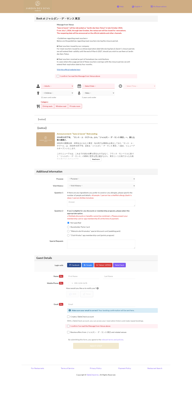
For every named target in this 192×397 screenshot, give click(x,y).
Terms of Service (67, 368)
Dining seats (48, 106)
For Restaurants (37, 368)
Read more (96, 159)
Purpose (59, 179)
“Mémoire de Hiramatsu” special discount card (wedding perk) (95, 231)
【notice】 (42, 119)
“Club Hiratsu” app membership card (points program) (92, 235)
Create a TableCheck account (82, 317)
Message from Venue (65, 24)
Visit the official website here (68, 69)
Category (44, 102)
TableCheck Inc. (93, 375)
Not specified (75, 223)
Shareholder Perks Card (80, 227)
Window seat (61, 106)
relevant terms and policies (112, 339)
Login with (59, 265)
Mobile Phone (54, 283)
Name (58, 276)
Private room (75, 106)
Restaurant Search (154, 368)
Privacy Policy (95, 368)
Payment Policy (124, 368)
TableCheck (119, 265)
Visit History (58, 186)
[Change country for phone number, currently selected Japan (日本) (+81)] (70, 283)
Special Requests (56, 241)
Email (58, 304)
